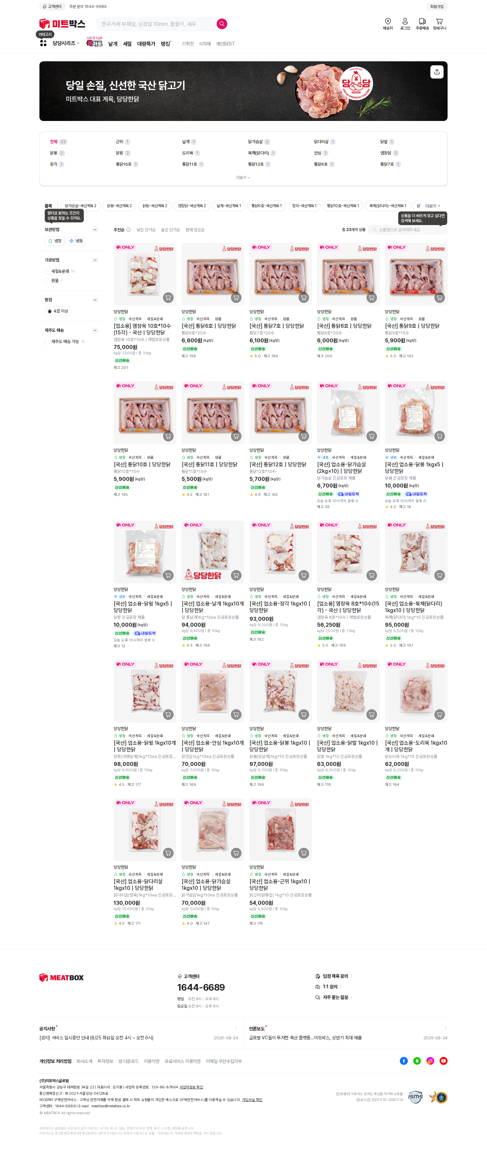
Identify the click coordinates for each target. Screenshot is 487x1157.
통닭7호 (387, 164)
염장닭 (385, 152)
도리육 (187, 152)
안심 (317, 152)
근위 (119, 141)
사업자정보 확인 (191, 1087)
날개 (185, 141)
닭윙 (119, 152)
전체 (53, 141)
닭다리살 (321, 141)
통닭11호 (189, 164)
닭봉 (53, 152)
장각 (53, 164)
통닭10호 (124, 164)
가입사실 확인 (252, 1100)
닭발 (384, 141)
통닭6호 (321, 164)
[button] (128, 229)
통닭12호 (256, 164)
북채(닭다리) (258, 152)
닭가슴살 (255, 141)
